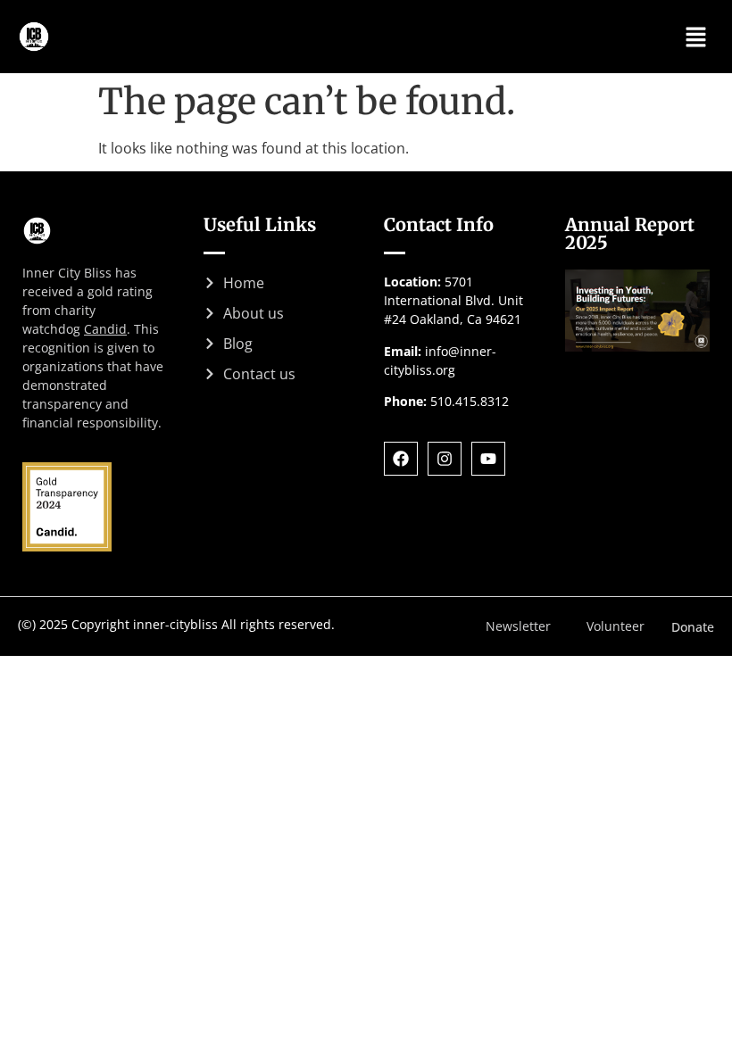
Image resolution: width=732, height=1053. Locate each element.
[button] (696, 36)
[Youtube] (488, 459)
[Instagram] (445, 459)
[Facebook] (401, 459)
